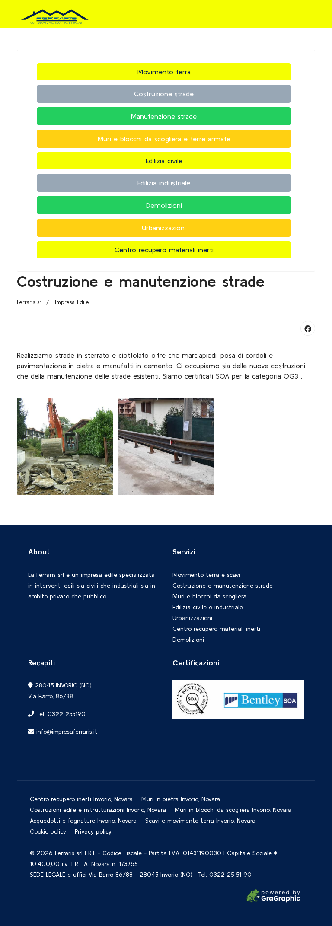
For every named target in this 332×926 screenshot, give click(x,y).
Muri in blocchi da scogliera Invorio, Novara (233, 809)
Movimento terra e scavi (206, 574)
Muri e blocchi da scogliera (209, 596)
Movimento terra (164, 72)
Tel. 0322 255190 (60, 713)
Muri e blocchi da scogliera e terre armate (164, 139)
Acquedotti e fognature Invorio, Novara (83, 820)
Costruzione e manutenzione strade (222, 585)
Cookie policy (48, 831)
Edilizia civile (164, 161)
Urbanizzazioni (164, 228)
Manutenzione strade (164, 116)
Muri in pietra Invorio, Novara (180, 799)
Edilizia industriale (163, 183)
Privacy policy (93, 831)
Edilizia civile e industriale (207, 607)
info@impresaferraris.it (66, 731)
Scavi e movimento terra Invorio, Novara (200, 820)
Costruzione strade (164, 94)
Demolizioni (164, 205)
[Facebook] (307, 328)
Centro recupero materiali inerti (164, 250)
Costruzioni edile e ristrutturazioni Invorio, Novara (98, 809)
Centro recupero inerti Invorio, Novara (81, 799)
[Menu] (312, 13)
